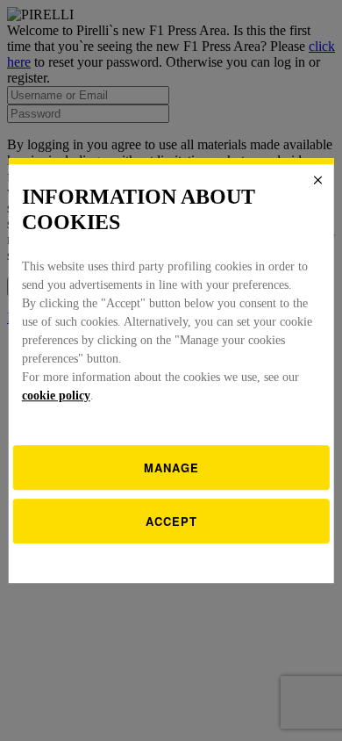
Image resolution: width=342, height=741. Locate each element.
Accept (171, 521)
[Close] (317, 180)
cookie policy (56, 395)
